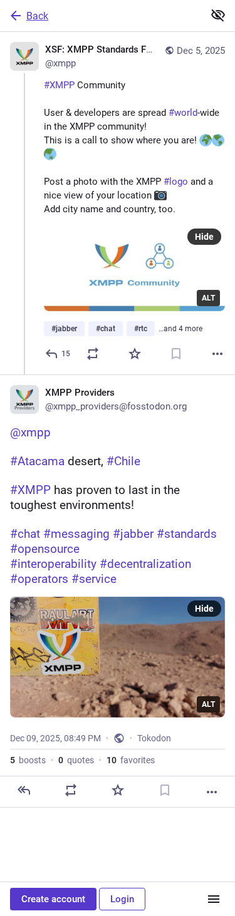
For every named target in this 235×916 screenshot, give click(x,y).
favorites (131, 760)
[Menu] (213, 899)
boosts (28, 760)
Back (37, 16)
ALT (208, 298)
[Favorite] (134, 353)
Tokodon (154, 738)
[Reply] (23, 790)
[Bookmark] (176, 353)
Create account (53, 899)
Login (122, 899)
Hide (204, 237)
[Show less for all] (218, 15)
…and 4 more (180, 328)
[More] (217, 353)
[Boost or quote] (92, 353)
